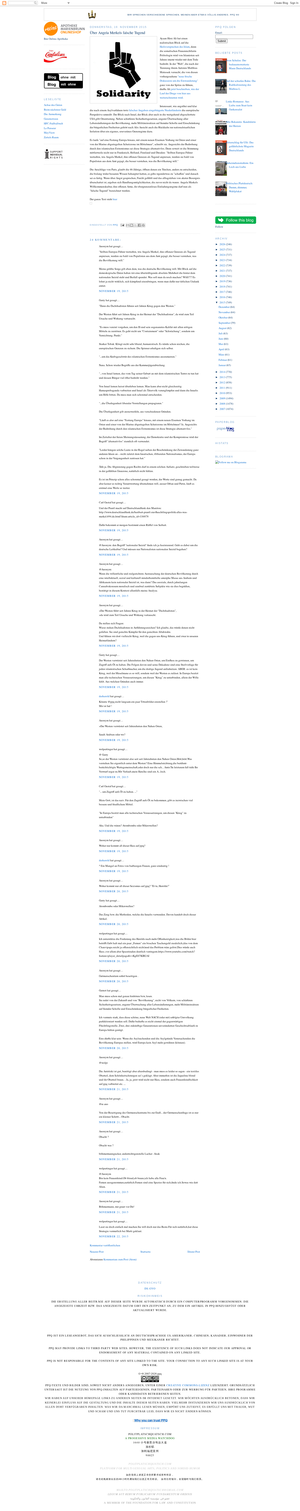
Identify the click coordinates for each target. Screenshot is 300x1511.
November (225, 312)
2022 (223, 265)
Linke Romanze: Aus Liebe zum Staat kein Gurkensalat (239, 105)
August (223, 328)
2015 (223, 302)
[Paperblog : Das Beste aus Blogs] (225, 431)
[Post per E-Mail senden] (122, 225)
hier (115, 199)
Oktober (223, 317)
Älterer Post (193, 1251)
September (225, 323)
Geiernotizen (51, 119)
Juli (221, 333)
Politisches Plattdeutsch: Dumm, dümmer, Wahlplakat (239, 187)
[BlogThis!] (132, 225)
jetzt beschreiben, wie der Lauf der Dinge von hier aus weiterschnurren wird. (179, 93)
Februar (223, 360)
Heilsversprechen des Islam (175, 46)
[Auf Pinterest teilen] (143, 225)
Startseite (145, 1251)
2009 (223, 398)
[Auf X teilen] (135, 225)
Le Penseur (50, 128)
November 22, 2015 (114, 1236)
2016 (223, 297)
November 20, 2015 (114, 891)
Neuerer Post (97, 1251)
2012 (223, 382)
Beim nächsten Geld (55, 109)
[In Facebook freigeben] (139, 225)
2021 (223, 270)
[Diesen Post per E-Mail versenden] (128, 225)
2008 (223, 403)
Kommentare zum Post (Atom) (120, 1259)
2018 (223, 286)
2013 (223, 377)
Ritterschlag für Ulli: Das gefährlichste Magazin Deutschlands (240, 146)
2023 (223, 260)
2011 (223, 388)
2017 (223, 292)
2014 (223, 372)
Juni (221, 338)
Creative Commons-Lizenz (188, 1385)
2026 (223, 244)
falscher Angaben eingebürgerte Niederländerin (155, 110)
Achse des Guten (53, 105)
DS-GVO (150, 1288)
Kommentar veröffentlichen (105, 1245)
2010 (223, 393)
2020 (223, 276)
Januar (222, 365)
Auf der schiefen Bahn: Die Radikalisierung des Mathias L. (241, 85)
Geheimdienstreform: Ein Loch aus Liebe (239, 165)
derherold (104, 696)
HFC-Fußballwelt (53, 123)
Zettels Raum (51, 137)
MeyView (49, 132)
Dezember (224, 307)
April (222, 349)
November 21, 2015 (114, 1089)
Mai (221, 344)
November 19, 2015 (114, 291)
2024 (223, 255)
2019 (223, 281)
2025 (223, 249)
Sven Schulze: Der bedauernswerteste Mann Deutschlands (238, 64)
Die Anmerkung (52, 114)
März (222, 354)
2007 (223, 409)
